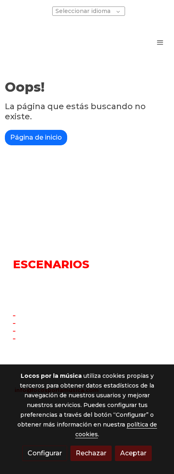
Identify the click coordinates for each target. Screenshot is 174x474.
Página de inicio (36, 137)
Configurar (45, 453)
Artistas (28, 331)
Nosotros (30, 339)
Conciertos (33, 323)
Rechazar (91, 453)
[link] (32, 42)
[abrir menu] (160, 42)
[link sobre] (87, 208)
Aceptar (133, 453)
